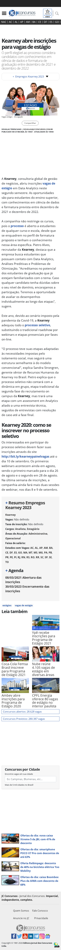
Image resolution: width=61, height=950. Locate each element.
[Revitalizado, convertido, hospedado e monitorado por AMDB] (56, 945)
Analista (20, 529)
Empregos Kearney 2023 (28, 76)
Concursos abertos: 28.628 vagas (22, 711)
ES (51, 22)
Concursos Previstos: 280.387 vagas (24, 719)
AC (10, 22)
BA (34, 22)
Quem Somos (21, 910)
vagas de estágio (24, 605)
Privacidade (41, 918)
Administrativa (37, 533)
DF (45, 22)
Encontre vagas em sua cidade (19, 774)
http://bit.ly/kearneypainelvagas (25, 456)
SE (50, 557)
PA (45, 552)
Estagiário (33, 529)
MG (41, 552)
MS (35, 552)
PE (11, 557)
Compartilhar (30, 123)
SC (42, 557)
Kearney (10, 514)
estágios (7, 605)
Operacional (13, 538)
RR (37, 557)
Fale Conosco (40, 910)
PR (7, 557)
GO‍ (57, 22)
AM (28, 22)
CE (39, 22)
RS (28, 557)
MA (25, 552)
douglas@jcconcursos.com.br (38, 129)
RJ (19, 557)
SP (46, 557)
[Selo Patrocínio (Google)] (47, 13)
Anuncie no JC (21, 918)
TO (7, 562)
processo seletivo (37, 325)
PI (15, 557)
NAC (3, 22)
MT (30, 552)
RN (23, 557)
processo (17, 226)
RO (33, 557)
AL (16, 22)
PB (50, 552)
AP (21, 22)
